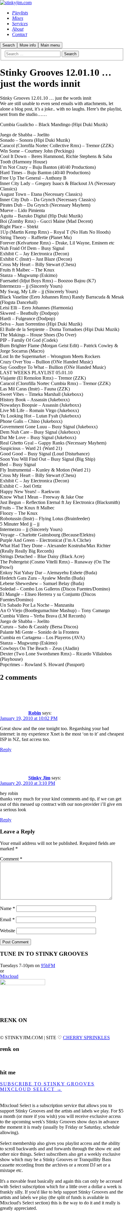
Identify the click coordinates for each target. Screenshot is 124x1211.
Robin (34, 712)
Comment (11, 858)
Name (7, 908)
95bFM (48, 965)
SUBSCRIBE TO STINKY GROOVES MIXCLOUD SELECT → (47, 1086)
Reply (5, 749)
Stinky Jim (39, 777)
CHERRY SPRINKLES (86, 1037)
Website (7, 930)
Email (7, 919)
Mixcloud (9, 976)
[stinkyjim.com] (16, 2)
